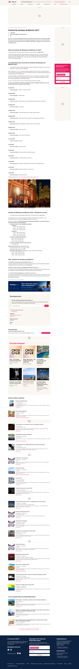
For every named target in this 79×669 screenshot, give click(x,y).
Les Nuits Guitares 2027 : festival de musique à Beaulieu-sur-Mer (31, 574)
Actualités (17, 616)
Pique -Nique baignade (21, 411)
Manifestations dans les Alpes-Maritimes (22, 417)
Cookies (27, 663)
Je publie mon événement (62, 647)
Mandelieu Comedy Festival (22, 554)
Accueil (9, 27)
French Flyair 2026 (20, 467)
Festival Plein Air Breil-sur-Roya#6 (23, 434)
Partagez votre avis (46, 332)
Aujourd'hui (14, 4)
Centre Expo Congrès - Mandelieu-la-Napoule (24, 557)
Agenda (38, 4)
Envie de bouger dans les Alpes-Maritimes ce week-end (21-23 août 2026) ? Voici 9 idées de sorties (31, 620)
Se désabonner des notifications (49, 663)
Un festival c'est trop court (22, 457)
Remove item (64, 74)
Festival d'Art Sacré (20, 544)
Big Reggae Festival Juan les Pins (32, 177)
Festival (25, 27)
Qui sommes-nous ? (10, 663)
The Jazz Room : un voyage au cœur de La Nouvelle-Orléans (30, 424)
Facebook (12, 316)
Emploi (65, 663)
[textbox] (39, 648)
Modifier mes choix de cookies (36, 663)
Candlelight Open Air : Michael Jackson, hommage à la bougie (30, 444)
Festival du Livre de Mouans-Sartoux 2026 (25, 530)
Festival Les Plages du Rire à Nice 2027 (25, 584)
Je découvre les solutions (62, 656)
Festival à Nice (18, 407)
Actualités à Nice (18, 606)
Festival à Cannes (18, 494)
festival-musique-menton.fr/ (15, 315)
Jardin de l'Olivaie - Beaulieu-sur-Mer (23, 577)
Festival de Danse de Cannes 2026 (24, 488)
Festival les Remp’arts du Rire (23, 511)
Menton (14, 1)
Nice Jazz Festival (19, 177)
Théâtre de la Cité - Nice (21, 427)
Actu (55, 4)
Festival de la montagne (21, 520)
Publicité (69, 663)
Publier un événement (60, 1)
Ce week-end (30, 4)
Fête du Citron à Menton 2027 (22, 564)
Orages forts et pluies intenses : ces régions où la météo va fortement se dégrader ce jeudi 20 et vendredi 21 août (33, 610)
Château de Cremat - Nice (21, 447)
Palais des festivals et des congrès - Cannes (24, 491)
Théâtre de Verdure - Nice (21, 403)
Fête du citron (17, 71)
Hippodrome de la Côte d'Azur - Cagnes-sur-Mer (25, 504)
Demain (22, 4)
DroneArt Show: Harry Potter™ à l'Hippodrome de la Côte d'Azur (31, 501)
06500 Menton (14, 311)
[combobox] (63, 74)
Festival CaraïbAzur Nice (21, 400)
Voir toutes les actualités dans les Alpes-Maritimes (29, 629)
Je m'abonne (62, 81)
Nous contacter (59, 663)
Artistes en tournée (63, 4)
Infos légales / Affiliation (20, 663)
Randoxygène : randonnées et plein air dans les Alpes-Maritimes (31, 599)
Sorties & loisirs (47, 4)
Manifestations (20, 27)
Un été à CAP (19, 478)
